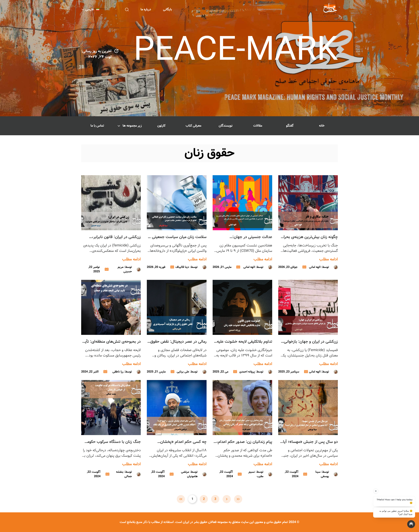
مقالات (257, 125)
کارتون (161, 125)
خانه (322, 125)
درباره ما (146, 9)
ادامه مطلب (328, 259)
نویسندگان (225, 125)
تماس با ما (97, 125)
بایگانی (167, 9)
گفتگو (289, 125)
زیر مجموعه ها (132, 125)
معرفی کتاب (193, 125)
